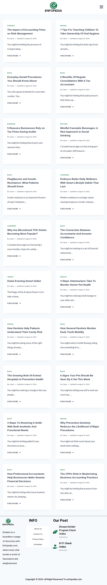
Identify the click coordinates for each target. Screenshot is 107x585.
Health (63, 277)
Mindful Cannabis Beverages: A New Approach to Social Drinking (79, 132)
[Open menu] (101, 7)
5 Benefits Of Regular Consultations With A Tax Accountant (75, 81)
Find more (14, 56)
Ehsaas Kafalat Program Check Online (67, 530)
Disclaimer (38, 544)
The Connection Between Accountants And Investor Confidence (76, 234)
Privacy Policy (37, 539)
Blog (9, 73)
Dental (63, 26)
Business (11, 124)
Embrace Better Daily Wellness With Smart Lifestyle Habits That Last (79, 183)
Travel (10, 277)
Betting (63, 124)
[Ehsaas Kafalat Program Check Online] (55, 532)
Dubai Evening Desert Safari (24, 281)
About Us (38, 529)
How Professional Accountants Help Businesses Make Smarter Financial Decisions (26, 477)
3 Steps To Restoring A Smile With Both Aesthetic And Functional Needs (24, 426)
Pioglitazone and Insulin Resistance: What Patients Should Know (23, 183)
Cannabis (64, 175)
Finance (11, 26)
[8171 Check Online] (55, 547)
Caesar (12, 38)
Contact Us (37, 534)
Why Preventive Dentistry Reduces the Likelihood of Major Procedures (79, 426)
